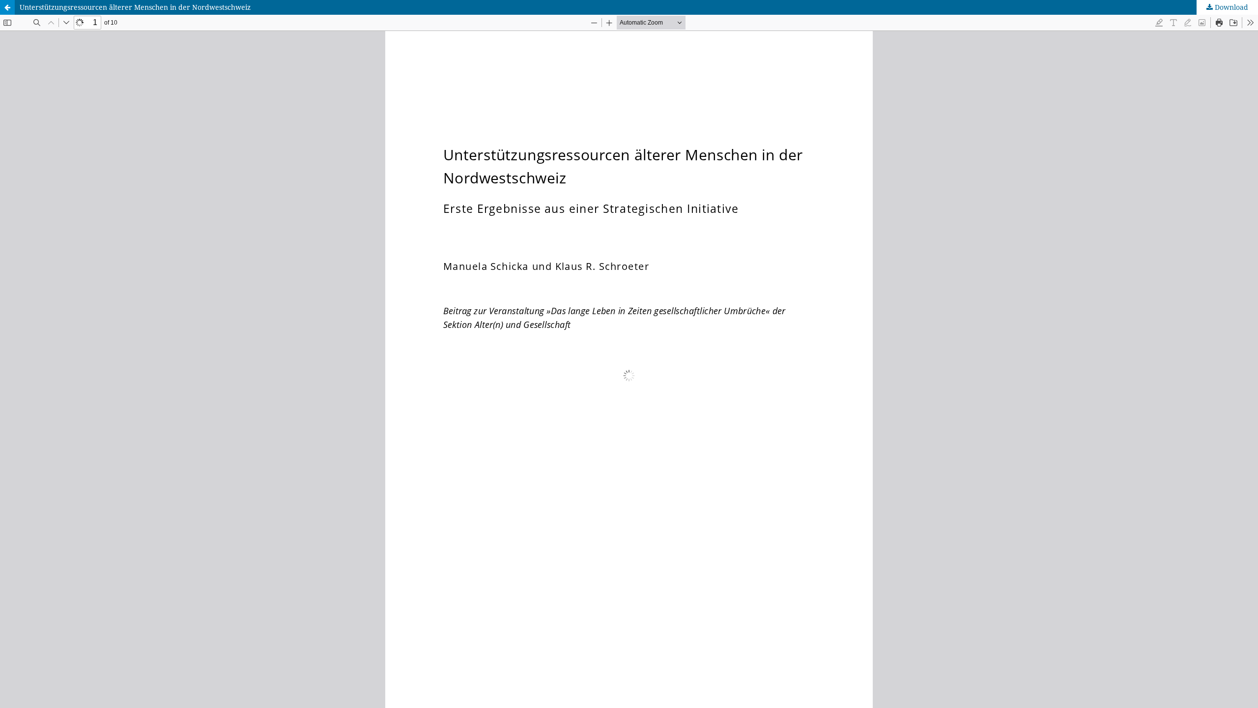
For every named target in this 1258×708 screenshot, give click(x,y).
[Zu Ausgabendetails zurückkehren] (7, 7)
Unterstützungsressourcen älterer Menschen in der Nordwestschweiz (135, 7)
